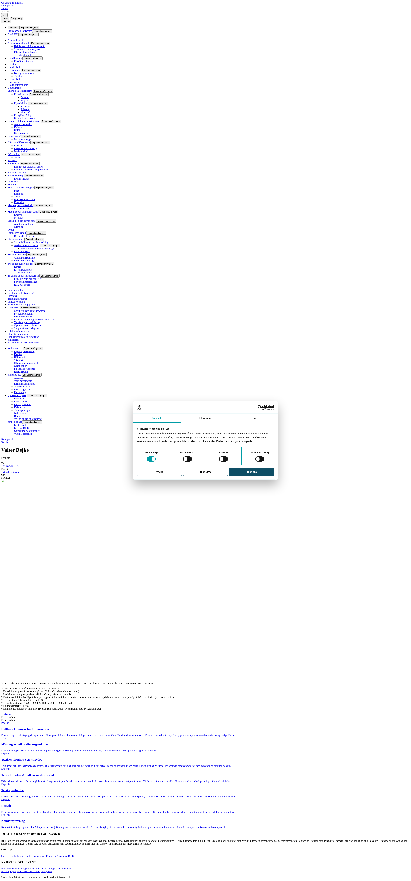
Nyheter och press (17, 395)
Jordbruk (12, 160)
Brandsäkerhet (15, 67)
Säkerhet (18, 360)
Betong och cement (24, 73)
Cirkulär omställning (24, 257)
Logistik (18, 214)
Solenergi (25, 109)
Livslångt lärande (23, 269)
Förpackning (14, 136)
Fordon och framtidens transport (24, 121)
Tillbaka (6, 22)
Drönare (18, 127)
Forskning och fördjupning (21, 304)
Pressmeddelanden (10, 868)
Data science (14, 82)
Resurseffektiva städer (25, 236)
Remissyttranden (22, 404)
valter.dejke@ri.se (10, 472)
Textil (17, 196)
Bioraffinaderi (15, 58)
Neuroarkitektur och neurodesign (37, 248)
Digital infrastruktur (18, 84)
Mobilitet (18, 217)
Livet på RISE (21, 428)
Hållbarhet (19, 357)
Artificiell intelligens (18, 40)
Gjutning (18, 227)
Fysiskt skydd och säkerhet (27, 279)
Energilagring (21, 94)
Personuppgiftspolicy (12, 871)
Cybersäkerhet (15, 79)
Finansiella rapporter (24, 368)
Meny (5, 18)
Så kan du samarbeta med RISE (24, 342)
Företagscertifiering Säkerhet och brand (34, 319)
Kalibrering (13, 339)
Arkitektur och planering (26, 245)
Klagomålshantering (24, 383)
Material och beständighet (21, 187)
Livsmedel (13, 181)
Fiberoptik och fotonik (25, 52)
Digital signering (22, 389)
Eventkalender (63, 868)
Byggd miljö (14, 70)
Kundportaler (8, 5)
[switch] (187, 459)
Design (17, 266)
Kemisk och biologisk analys (28, 166)
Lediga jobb (20, 425)
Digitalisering (14, 87)
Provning (12, 296)
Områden (13, 27)
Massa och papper (23, 139)
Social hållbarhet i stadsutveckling (31, 242)
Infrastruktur (14, 154)
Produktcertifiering (23, 313)
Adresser (18, 378)
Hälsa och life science (19, 142)
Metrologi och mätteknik (20, 205)
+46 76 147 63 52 (10, 466)
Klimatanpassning (17, 172)
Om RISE (13, 34)
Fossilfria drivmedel (24, 61)
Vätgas (24, 100)
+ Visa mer (6, 714)
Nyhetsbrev (20, 413)
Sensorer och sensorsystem (27, 49)
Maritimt (12, 184)
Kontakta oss (14, 374)
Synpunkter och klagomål (27, 328)
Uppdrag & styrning (24, 351)
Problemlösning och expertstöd (23, 336)
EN (6, 8)
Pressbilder (19, 398)
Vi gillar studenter (23, 433)
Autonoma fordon (23, 124)
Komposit (19, 193)
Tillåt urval (205, 471)
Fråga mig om (8, 717)
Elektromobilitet (22, 133)
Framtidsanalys (15, 290)
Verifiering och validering (27, 322)
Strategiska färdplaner (19, 334)
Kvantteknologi (15, 175)
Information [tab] (205, 418)
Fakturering (20, 392)
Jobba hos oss (15, 422)
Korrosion (19, 202)
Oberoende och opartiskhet (27, 363)
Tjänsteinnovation (23, 272)
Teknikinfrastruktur (17, 298)
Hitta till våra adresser (34, 856)
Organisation (20, 366)
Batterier (25, 97)
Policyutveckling (16, 301)
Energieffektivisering (24, 118)
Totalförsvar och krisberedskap (23, 275)
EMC (17, 130)
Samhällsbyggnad (17, 232)
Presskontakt (20, 401)
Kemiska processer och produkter (31, 169)
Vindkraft (25, 112)
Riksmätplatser (21, 208)
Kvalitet (18, 354)
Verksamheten (15, 348)
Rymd (11, 229)
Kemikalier (13, 163)
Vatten (17, 157)
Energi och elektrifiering (20, 90)
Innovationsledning (24, 260)
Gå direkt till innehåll (12, 2)
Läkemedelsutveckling (25, 148)
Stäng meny (16, 18)
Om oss (5, 856)
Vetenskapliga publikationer (28, 418)
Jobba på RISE (66, 856)
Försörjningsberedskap (25, 281)
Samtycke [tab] (157, 418)
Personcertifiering (23, 316)
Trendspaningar (22, 410)
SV (3, 8)
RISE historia (21, 371)
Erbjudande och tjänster (20, 31)
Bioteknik (13, 64)
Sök (3, 11)
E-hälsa (18, 145)
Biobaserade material (24, 199)
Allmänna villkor (31, 871)
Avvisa (159, 471)
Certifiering (13, 307)
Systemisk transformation (20, 263)
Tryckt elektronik (22, 55)
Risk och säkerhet (23, 284)
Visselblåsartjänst (22, 386)
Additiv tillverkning (24, 224)
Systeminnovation (17, 254)
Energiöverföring (22, 115)
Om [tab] (254, 418)
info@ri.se (46, 871)
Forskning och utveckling (21, 293)
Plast (16, 190)
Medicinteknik (21, 151)
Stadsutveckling (16, 239)
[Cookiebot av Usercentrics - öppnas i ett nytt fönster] (260, 407)
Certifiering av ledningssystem (29, 310)
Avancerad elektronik (18, 43)
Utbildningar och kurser (20, 331)
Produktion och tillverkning (21, 220)
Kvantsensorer (21, 178)
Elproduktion (20, 103)
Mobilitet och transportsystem (23, 211)
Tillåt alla (252, 471)
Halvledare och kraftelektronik (29, 46)
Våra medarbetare (23, 380)
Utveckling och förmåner (26, 431)
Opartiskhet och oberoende (27, 325)
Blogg (17, 416)
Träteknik (19, 76)
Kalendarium (20, 407)
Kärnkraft (25, 106)
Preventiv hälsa (22, 251)
